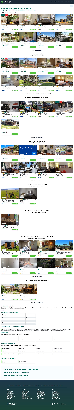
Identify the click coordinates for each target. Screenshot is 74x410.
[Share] (71, 6)
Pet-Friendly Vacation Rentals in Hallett (36, 180)
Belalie (25, 71)
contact (45, 385)
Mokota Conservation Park (40, 351)
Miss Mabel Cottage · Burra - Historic (61, 43)
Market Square (4, 351)
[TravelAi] (56, 404)
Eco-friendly (12, 328)
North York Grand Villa (10, 391)
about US (35, 385)
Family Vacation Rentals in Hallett (37, 206)
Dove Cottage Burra (4, 26)
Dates (3, 12)
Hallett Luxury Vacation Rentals (29, 93)
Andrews (7, 158)
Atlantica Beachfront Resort (41, 393)
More (15, 12)
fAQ (38, 385)
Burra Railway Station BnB (41, 43)
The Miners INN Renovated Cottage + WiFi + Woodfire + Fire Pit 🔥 (64, 157)
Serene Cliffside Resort (40, 398)
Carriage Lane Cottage (25, 397)
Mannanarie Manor (22, 69)
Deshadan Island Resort (40, 395)
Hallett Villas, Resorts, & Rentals (42, 93)
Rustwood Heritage (25, 392)
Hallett (6, 45)
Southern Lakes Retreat (40, 391)
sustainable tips (30, 385)
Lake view (8, 328)
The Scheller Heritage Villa (11, 396)
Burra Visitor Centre (21, 348)
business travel (18, 385)
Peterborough (43, 158)
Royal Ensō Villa (9, 392)
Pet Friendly (5, 328)
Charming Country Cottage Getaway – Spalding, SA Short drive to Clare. (9, 157)
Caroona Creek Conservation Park (58, 351)
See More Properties (37, 232)
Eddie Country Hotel (55, 394)
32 (26, 315)
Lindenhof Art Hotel (55, 396)
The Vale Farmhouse (23, 87)
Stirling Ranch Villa (9, 397)
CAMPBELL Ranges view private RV (24, 174)
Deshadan (38, 397)
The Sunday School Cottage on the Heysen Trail (8, 174)
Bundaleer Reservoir (22, 351)
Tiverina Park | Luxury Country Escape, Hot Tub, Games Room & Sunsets (9, 44)
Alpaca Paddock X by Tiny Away (6, 252)
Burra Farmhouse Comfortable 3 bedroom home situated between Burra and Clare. (45, 87)
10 (26, 317)
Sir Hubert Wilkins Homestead (6, 348)
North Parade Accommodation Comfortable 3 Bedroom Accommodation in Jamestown (63, 253)
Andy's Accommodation (59, 174)
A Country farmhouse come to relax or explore (8, 200)
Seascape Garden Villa (10, 393)
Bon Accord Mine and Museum (58, 348)
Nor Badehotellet (54, 391)
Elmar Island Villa (9, 394)
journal (41, 385)
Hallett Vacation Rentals (38, 50)
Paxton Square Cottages (41, 26)
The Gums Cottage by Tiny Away (42, 69)
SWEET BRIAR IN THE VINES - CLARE (6, 69)
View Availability (14, 29)
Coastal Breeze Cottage (25, 391)
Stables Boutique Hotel (55, 392)
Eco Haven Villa (9, 398)
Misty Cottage (24, 394)
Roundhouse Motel (4, 113)
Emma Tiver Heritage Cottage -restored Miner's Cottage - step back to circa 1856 (27, 44)
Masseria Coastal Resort (41, 394)
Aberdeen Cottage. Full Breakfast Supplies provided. (9, 130)
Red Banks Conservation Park (40, 353)
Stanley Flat (7, 71)
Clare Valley (38, 348)
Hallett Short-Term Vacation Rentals (38, 302)
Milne (60, 71)
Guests (11, 12)
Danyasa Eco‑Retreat (55, 395)
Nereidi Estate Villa (9, 395)
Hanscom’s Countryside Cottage (27, 398)
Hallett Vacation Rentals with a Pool (38, 137)
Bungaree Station (58, 69)
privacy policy (51, 385)
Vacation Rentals (61, 1)
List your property (10, 385)
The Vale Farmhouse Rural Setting (6, 87)
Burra (24, 45)
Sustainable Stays (53, 1)
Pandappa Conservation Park (23, 353)
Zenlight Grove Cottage (25, 396)
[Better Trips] (13, 404)
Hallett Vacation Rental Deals (38, 276)
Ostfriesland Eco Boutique (56, 398)
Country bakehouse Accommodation (61, 113)
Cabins (66, 1)
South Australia (3, 45)
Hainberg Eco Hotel (55, 397)
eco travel (70, 1)
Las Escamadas (24, 395)
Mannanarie (7, 202)
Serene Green (39, 396)
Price (7, 12)
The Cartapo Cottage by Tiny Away (60, 26)
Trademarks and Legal (59, 385)
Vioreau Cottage (24, 393)
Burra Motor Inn (4, 226)
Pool (2, 328)
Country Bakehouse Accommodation (43, 113)
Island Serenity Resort (40, 392)
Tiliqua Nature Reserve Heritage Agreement (8, 353)
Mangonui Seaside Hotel (56, 393)
